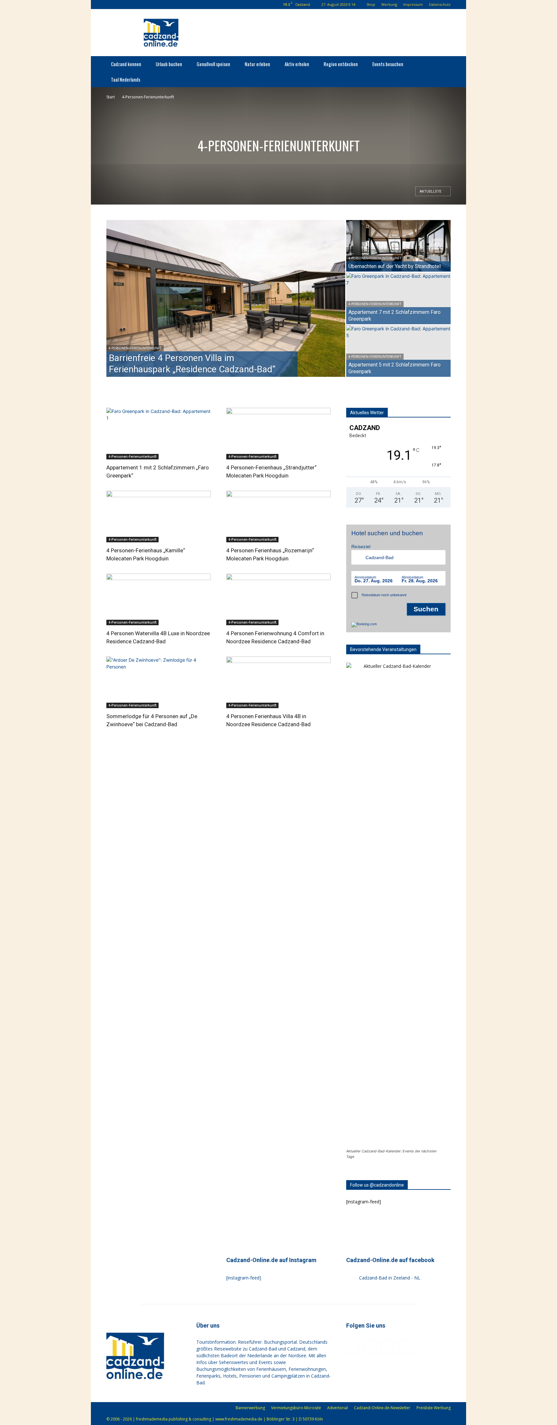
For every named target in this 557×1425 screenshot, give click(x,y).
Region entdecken (341, 63)
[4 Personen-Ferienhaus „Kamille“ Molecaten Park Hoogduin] (158, 516)
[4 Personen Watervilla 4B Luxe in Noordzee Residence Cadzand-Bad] (158, 599)
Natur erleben (257, 63)
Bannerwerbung (250, 1407)
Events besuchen (387, 63)
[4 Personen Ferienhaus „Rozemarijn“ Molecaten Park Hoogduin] (278, 516)
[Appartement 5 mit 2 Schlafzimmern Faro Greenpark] (398, 351)
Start (110, 97)
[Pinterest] (142, 4)
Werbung (389, 4)
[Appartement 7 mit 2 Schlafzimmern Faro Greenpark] (398, 298)
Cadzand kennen (126, 63)
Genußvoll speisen (213, 63)
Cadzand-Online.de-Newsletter (382, 1407)
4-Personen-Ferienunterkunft (135, 348)
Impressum (413, 4)
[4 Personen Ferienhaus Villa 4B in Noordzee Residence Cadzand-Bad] (278, 682)
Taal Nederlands (125, 79)
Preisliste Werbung (433, 1407)
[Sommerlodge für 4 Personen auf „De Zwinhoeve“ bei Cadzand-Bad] (158, 682)
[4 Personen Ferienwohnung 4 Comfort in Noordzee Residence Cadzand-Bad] (278, 599)
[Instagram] (131, 4)
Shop (370, 4)
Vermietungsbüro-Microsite (296, 1407)
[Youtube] (153, 4)
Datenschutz (440, 4)
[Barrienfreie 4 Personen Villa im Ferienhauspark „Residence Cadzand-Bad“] (225, 298)
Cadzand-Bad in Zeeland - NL (389, 1278)
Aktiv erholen (297, 63)
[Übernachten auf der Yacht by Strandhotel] (398, 245)
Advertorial (337, 1407)
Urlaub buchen (169, 63)
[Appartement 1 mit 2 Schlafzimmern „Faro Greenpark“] (158, 433)
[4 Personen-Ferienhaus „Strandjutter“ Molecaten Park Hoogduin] (278, 433)
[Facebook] (121, 4)
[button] (111, 4)
